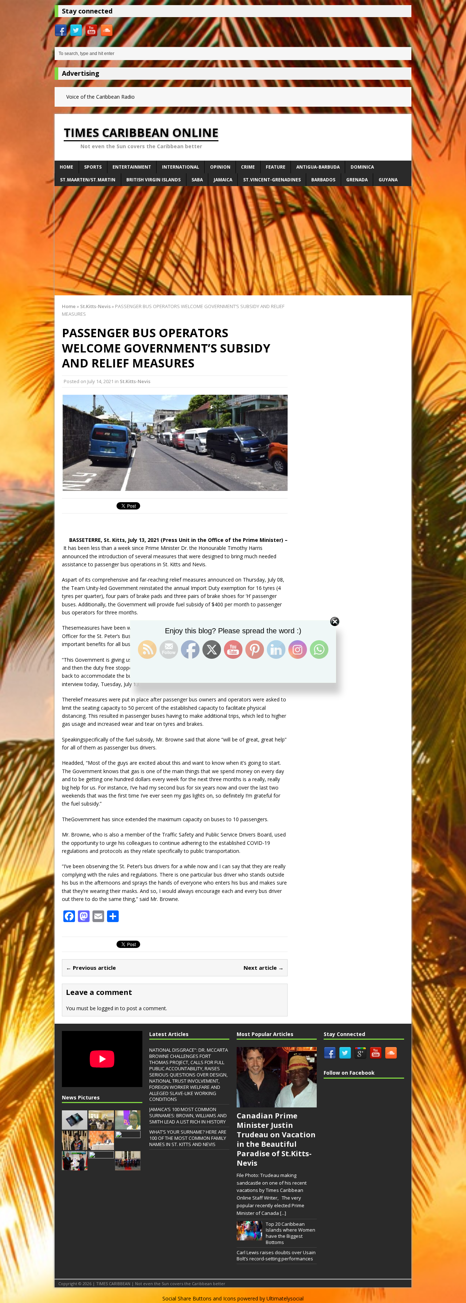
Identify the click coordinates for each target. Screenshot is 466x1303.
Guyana (388, 180)
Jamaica (223, 180)
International (180, 167)
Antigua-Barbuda (318, 167)
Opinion (220, 167)
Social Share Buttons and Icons (199, 1298)
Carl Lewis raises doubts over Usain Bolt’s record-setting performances (276, 1255)
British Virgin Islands (153, 180)
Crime (248, 167)
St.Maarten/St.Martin (87, 180)
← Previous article (91, 967)
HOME (66, 167)
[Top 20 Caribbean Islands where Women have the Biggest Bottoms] (249, 1236)
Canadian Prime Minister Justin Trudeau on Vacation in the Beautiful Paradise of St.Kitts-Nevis (276, 1139)
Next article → (264, 967)
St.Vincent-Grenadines (272, 180)
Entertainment (131, 167)
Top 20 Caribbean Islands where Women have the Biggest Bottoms (290, 1233)
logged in (108, 1008)
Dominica (362, 167)
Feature (275, 167)
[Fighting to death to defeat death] (128, 1126)
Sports (93, 167)
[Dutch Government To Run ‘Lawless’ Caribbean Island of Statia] (128, 1167)
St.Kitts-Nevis (135, 381)
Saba (197, 180)
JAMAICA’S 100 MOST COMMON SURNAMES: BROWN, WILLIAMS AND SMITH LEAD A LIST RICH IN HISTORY (188, 1115)
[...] (283, 1213)
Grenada (357, 180)
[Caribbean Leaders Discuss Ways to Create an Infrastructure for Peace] (101, 1126)
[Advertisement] (233, 241)
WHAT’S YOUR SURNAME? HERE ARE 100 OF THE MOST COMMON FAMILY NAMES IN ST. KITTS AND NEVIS (187, 1138)
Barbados (323, 180)
